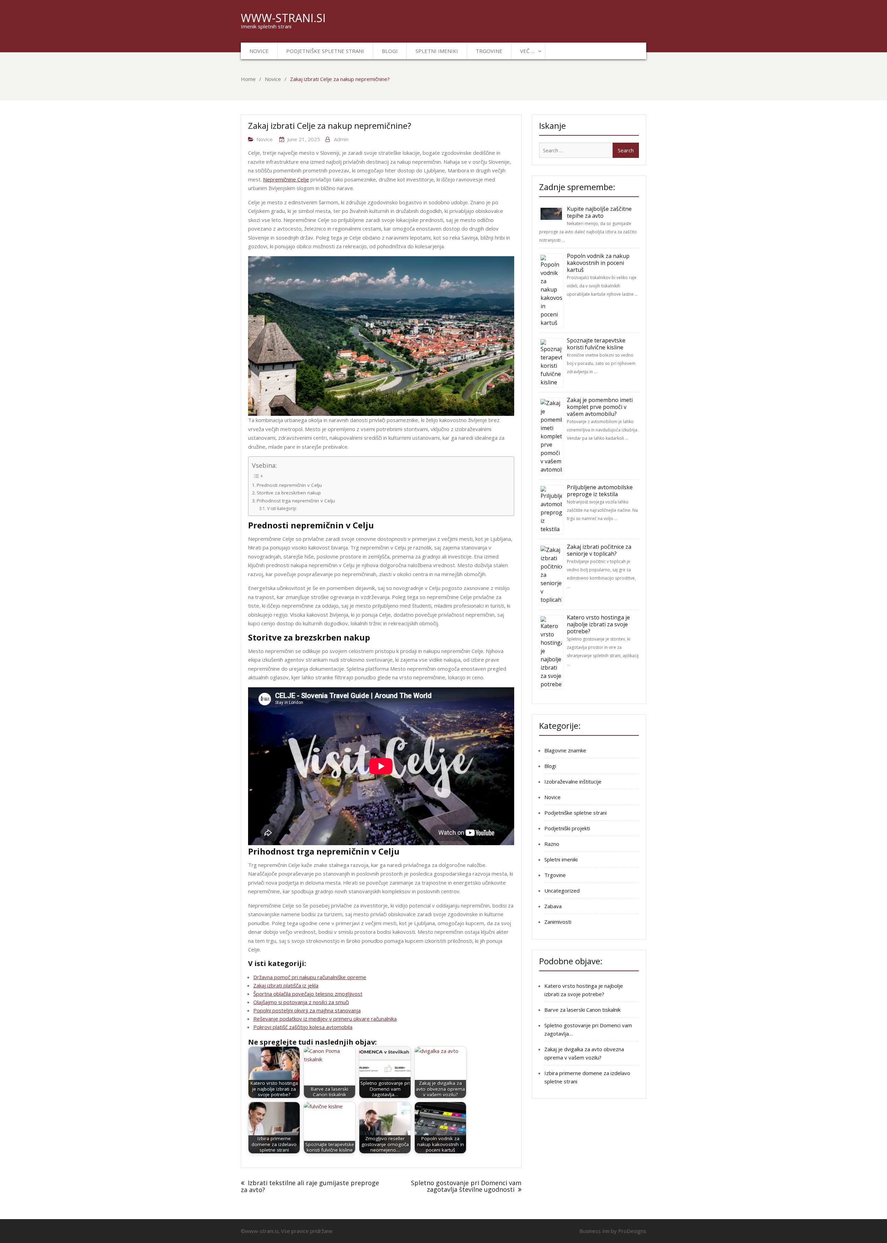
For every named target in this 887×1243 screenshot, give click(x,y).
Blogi (390, 50)
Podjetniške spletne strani (325, 50)
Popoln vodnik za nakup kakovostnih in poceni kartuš (598, 263)
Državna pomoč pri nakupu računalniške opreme (309, 977)
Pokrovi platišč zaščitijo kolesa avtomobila (302, 1026)
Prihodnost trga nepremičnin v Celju (296, 501)
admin (341, 139)
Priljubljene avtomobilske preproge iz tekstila (600, 490)
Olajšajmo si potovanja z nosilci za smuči (301, 1002)
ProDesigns (632, 1230)
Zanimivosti (557, 921)
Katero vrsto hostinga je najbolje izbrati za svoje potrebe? (598, 624)
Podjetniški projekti (567, 828)
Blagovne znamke (565, 750)
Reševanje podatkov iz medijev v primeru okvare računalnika (325, 1018)
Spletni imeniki (436, 50)
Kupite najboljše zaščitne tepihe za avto (599, 212)
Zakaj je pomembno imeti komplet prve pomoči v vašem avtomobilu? (600, 407)
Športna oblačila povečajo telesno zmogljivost (307, 993)
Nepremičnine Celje (286, 179)
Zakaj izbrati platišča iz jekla (285, 985)
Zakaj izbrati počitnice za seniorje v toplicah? (599, 550)
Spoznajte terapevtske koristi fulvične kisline (596, 344)
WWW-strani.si (283, 17)
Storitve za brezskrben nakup (289, 493)
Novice (259, 50)
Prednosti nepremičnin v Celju (289, 485)
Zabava (553, 906)
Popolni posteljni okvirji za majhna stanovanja (307, 1010)
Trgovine (489, 50)
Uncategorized (562, 890)
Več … (527, 50)
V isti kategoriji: (282, 508)
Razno (551, 843)
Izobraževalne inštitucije (572, 781)
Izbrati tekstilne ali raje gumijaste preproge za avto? (310, 1186)
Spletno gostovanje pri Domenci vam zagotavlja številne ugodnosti (466, 1186)
